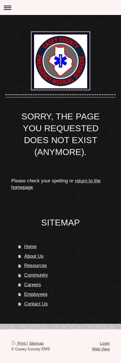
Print (21, 343)
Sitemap (36, 343)
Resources (35, 265)
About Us (34, 256)
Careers (32, 284)
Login (105, 343)
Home (30, 246)
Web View (101, 349)
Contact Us (36, 304)
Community (36, 275)
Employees (36, 294)
